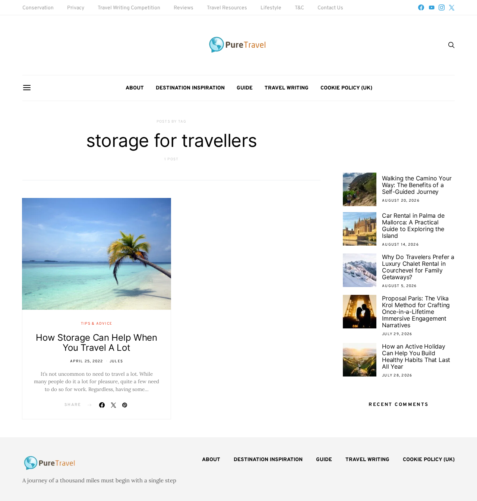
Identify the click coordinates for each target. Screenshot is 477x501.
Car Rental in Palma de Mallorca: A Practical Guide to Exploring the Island (413, 225)
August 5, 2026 (399, 286)
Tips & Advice (96, 323)
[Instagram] (442, 7)
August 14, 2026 (400, 244)
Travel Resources (227, 8)
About (135, 88)
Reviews (183, 8)
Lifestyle (270, 8)
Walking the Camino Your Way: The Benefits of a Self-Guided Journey (416, 184)
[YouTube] (432, 7)
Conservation (38, 8)
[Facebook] (421, 7)
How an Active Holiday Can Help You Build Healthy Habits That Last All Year (416, 356)
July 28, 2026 (397, 375)
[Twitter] (452, 7)
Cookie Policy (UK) (346, 88)
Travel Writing (287, 88)
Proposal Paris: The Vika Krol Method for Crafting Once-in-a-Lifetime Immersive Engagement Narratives (416, 311)
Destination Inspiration (190, 88)
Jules (116, 361)
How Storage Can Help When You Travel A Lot (96, 342)
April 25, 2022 (86, 361)
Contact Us (330, 8)
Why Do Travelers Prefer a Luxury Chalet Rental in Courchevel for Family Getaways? (418, 267)
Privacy (75, 8)
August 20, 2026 (401, 200)
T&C (299, 8)
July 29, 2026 (397, 334)
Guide (245, 88)
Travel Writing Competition (129, 8)
